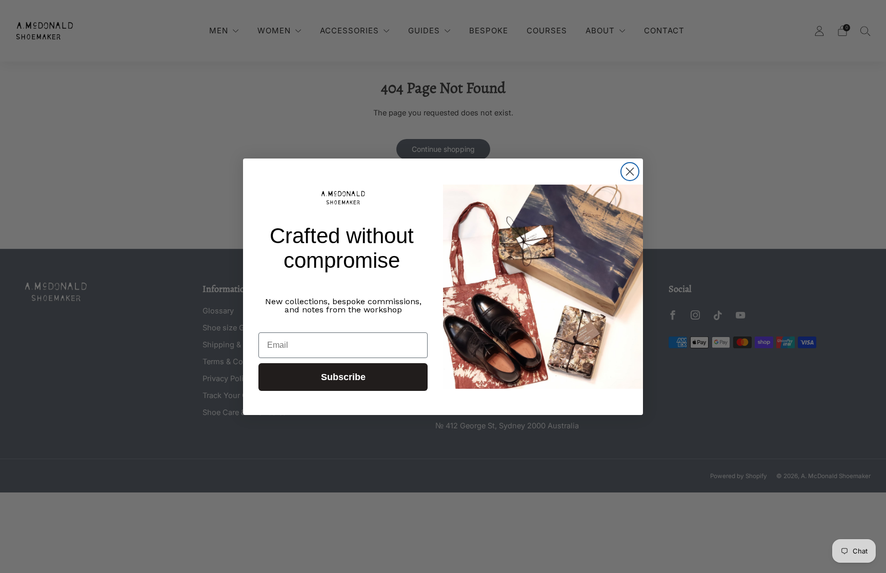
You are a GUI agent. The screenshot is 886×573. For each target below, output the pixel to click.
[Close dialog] (630, 172)
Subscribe (343, 377)
